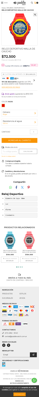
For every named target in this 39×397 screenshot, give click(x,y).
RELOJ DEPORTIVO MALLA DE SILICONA (10, 251)
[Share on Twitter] (22, 187)
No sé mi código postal (8, 156)
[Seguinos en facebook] (8, 345)
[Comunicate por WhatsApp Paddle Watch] (34, 380)
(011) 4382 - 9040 (11, 333)
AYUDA (22, 298)
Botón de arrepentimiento (19, 383)
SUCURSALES (7, 298)
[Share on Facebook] (16, 187)
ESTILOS (23, 294)
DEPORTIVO (19, 8)
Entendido (20, 394)
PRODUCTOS (7, 294)
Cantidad (6, 132)
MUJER (10, 8)
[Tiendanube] (19, 371)
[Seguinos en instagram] (3, 345)
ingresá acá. (19, 381)
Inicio (4, 8)
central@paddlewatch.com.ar (16, 336)
